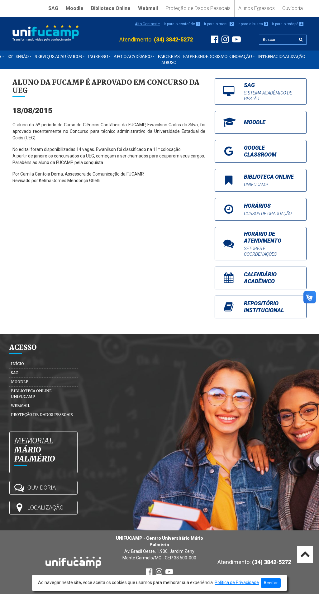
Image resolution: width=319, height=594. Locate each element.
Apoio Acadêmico (133, 56)
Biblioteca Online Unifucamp (31, 394)
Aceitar (271, 582)
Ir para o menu (218, 24)
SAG (53, 8)
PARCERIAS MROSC (169, 59)
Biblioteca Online (111, 8)
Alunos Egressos (256, 8)
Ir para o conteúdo (181, 24)
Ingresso (98, 56)
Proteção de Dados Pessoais (198, 8)
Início (17, 363)
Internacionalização (281, 56)
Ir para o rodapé (287, 24)
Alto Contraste (147, 24)
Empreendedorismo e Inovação (217, 56)
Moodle (74, 8)
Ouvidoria (292, 8)
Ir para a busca (252, 24)
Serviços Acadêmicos (58, 56)
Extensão (18, 56)
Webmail (148, 8)
